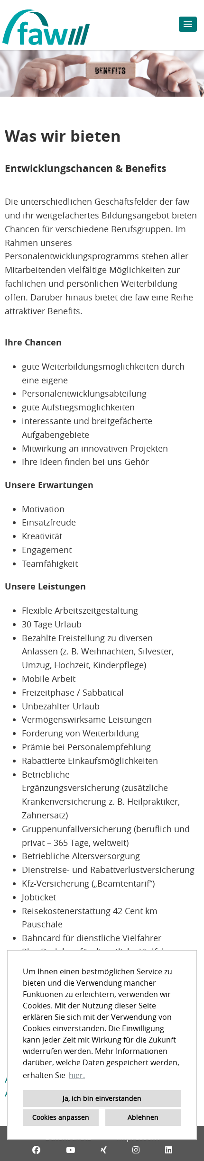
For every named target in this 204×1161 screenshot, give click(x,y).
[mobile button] (188, 24)
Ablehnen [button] (143, 1117)
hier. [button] (77, 1075)
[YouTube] (70, 1150)
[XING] (104, 1150)
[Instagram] (135, 1150)
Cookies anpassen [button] (60, 1117)
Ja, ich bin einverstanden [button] (102, 1098)
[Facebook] (36, 1150)
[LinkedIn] (168, 1150)
